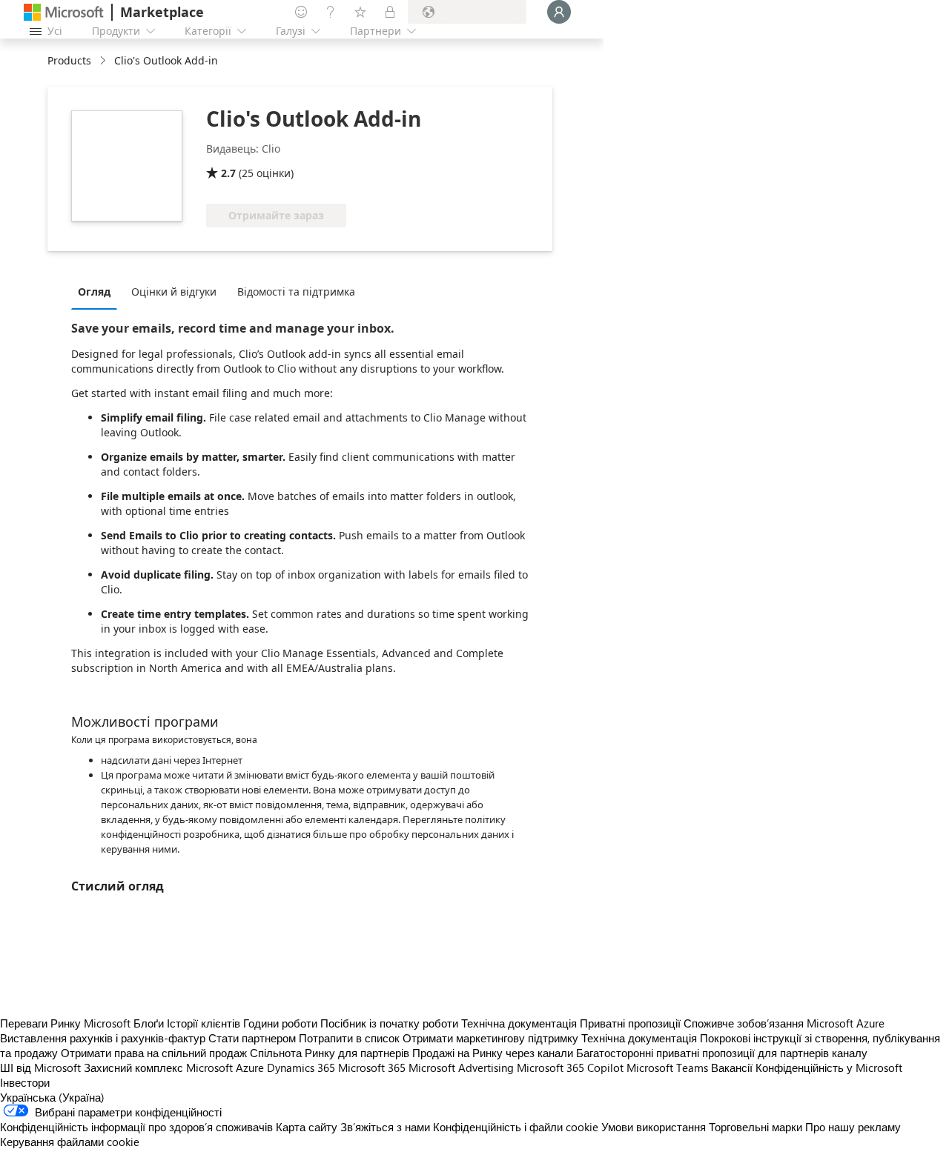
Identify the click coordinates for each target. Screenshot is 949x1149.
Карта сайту (306, 1126)
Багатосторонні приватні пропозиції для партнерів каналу (721, 1052)
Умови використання (653, 1126)
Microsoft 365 (372, 1067)
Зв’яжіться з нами (385, 1126)
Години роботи (280, 1023)
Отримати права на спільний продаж (154, 1052)
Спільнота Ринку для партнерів (329, 1052)
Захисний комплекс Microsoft (158, 1067)
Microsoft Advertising (461, 1067)
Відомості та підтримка (296, 291)
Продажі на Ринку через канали (492, 1052)
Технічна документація (519, 1023)
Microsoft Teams (667, 1067)
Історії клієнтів (203, 1023)
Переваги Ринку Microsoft (65, 1023)
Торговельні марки (755, 1126)
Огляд (94, 291)
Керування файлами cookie (69, 1141)
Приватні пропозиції (630, 1023)
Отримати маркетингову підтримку (490, 1037)
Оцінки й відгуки (173, 291)
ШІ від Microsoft (40, 1067)
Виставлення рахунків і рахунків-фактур (102, 1037)
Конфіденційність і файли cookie (515, 1126)
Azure (250, 1067)
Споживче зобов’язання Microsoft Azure (784, 1023)
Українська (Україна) (52, 1097)
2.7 (228, 173)
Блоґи (148, 1023)
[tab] (98, 291)
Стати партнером (252, 1037)
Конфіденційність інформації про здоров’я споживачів (136, 1126)
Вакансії (732, 1067)
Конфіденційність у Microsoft (828, 1067)
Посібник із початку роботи (389, 1023)
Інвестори (25, 1082)
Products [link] (69, 60)
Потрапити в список (349, 1037)
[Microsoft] (64, 12)
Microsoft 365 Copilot (570, 1067)
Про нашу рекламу (853, 1126)
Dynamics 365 (301, 1067)
